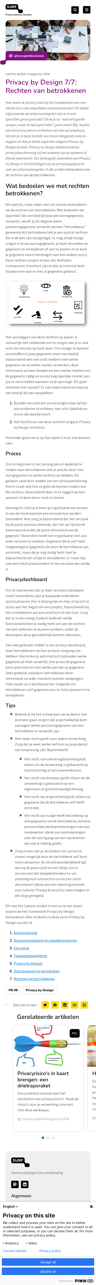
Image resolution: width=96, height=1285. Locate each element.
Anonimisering (25, 932)
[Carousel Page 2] (48, 1137)
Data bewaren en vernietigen (37, 971)
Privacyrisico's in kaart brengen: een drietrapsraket (43, 1079)
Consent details (14, 1251)
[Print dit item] (84, 1005)
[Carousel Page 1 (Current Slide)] (42, 1137)
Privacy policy (50, 1251)
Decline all (48, 1271)
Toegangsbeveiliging (30, 955)
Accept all (48, 1262)
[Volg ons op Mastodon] (15, 1184)
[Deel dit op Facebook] (55, 1005)
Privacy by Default (28, 963)
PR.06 (13, 990)
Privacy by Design (40, 990)
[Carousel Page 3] (53, 1137)
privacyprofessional (29, 56)
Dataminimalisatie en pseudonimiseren (45, 940)
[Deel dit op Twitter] (45, 1005)
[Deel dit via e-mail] (74, 1005)
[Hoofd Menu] (86, 9)
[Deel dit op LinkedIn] (65, 1005)
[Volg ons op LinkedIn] (24, 1184)
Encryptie (21, 948)
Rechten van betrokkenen (34, 978)
